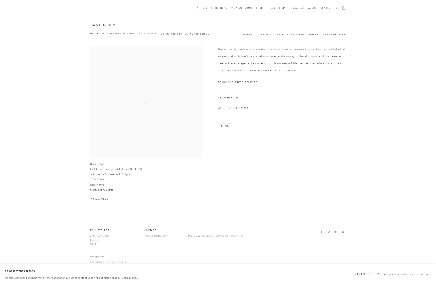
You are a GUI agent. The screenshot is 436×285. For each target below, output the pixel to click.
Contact (326, 8)
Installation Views (290, 34)
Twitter (328, 232)
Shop (259, 8)
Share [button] (225, 126)
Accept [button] (425, 275)
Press (271, 8)
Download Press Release (237, 82)
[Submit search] (337, 8)
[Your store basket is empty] (344, 8)
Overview (264, 34)
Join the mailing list (343, 232)
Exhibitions (219, 8)
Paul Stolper (109, 8)
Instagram (297, 8)
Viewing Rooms (241, 8)
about (312, 8)
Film (282, 8)
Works (248, 34)
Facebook (321, 232)
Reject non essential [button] (399, 275)
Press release (334, 34)
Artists (202, 8)
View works (99, 199)
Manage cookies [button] (98, 257)
